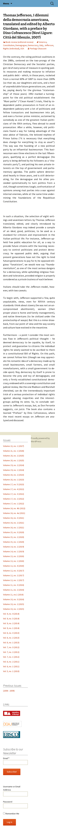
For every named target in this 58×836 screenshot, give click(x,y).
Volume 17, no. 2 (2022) (13, 498)
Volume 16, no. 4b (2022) (14, 508)
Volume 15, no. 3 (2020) (13, 532)
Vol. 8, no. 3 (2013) (11, 633)
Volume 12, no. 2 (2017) (13, 575)
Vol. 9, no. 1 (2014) (11, 628)
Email (6, 758)
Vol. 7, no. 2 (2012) (11, 652)
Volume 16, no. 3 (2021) (13, 518)
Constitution (8, 45)
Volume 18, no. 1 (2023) (13, 479)
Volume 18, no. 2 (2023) (13, 474)
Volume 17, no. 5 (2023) (13, 484)
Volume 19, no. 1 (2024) (13, 470)
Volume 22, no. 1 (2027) (13, 446)
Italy (41, 45)
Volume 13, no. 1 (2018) (13, 561)
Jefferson (48, 45)
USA (22, 48)
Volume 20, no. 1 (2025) (13, 460)
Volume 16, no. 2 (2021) (13, 522)
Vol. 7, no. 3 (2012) (11, 647)
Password (7, 801)
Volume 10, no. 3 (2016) (13, 599)
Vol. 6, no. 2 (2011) (11, 661)
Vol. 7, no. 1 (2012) (11, 656)
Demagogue (21, 45)
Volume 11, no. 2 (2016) (13, 589)
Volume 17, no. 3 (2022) (13, 494)
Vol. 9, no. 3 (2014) (11, 618)
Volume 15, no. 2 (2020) (13, 537)
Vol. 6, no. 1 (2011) (11, 666)
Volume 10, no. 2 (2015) (13, 604)
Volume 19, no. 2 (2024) (13, 465)
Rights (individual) (11, 48)
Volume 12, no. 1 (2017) (13, 580)
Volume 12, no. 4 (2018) (13, 565)
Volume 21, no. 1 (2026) (13, 450)
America (43, 42)
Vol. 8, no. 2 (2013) (11, 637)
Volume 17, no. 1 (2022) (13, 503)
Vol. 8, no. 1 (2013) (11, 642)
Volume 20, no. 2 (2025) (13, 455)
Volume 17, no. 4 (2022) (13, 489)
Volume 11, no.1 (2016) (13, 594)
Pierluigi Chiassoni (38, 48)
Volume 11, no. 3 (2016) (13, 585)
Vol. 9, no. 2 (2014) (11, 623)
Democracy (33, 45)
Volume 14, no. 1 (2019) (13, 551)
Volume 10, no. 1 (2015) (13, 609)
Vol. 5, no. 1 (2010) (11, 671)
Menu (6, 3)
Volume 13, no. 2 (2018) (13, 556)
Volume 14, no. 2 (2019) (13, 546)
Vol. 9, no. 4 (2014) (11, 613)
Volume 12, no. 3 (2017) (13, 570)
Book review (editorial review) (19, 42)
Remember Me (12, 813)
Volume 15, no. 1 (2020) (13, 541)
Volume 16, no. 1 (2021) (13, 527)
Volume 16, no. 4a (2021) (14, 513)
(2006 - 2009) (9, 690)
